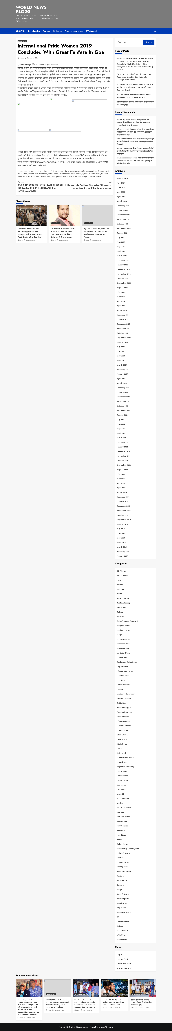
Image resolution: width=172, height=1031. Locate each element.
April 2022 (121, 378)
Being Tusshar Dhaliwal (127, 621)
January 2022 (122, 392)
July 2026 (120, 183)
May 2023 (121, 356)
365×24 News (122, 575)
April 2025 (121, 251)
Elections (121, 680)
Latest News (22, 41)
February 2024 (123, 315)
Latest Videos (64, 174)
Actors (120, 584)
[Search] (154, 31)
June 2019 (121, 533)
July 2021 (120, 419)
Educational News (125, 671)
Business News (123, 644)
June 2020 (121, 478)
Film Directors (123, 721)
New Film (121, 830)
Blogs (119, 634)
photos (59, 176)
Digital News (122, 666)
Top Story (121, 908)
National (120, 812)
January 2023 (122, 374)
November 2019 (123, 510)
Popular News (123, 862)
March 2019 (122, 547)
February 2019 (123, 551)
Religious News (124, 871)
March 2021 (122, 438)
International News (125, 757)
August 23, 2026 (87, 1010)
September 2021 (124, 410)
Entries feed (122, 959)
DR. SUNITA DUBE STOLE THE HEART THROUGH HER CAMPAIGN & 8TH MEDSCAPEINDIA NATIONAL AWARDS (40, 186)
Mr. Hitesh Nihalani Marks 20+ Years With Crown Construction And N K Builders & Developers (63, 232)
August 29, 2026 (30, 1017)
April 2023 (121, 360)
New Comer (122, 821)
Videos (120, 926)
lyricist (85, 174)
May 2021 (121, 428)
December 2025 (123, 215)
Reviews (120, 876)
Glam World (122, 735)
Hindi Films (22, 174)
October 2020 (122, 460)
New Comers (41, 176)
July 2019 (120, 529)
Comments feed (124, 964)
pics (64, 176)
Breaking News (123, 639)
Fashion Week (123, 716)
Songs (119, 889)
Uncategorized (123, 921)
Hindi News (33, 174)
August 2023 (122, 342)
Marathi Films (123, 798)
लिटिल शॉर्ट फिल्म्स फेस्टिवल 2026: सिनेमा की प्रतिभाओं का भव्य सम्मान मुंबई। (135, 103)
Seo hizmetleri (123, 138)
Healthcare (122, 739)
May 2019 (121, 538)
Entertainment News (74, 31)
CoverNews (95, 1027)
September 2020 (124, 465)
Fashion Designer (125, 712)
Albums (120, 594)
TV (118, 917)
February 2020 (123, 497)
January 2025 (122, 265)
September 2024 (124, 283)
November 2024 (123, 274)
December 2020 (123, 451)
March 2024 (122, 310)
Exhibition (121, 703)
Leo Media (121, 785)
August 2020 (122, 469)
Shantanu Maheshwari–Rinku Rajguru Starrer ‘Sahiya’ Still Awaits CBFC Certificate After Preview (30, 232)
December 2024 (123, 269)
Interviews (121, 762)
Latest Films (122, 776)
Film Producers (124, 725)
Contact (46, 31)
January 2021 (122, 447)
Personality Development (128, 848)
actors (24, 171)
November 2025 (123, 219)
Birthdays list (34, 31)
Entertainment (123, 685)
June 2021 (121, 424)
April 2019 (121, 542)
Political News (123, 853)
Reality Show (122, 867)
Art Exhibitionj (123, 603)
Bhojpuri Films (41, 171)
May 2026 (121, 192)
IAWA (119, 748)
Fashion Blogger (124, 707)
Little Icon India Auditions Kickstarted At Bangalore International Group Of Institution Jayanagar (88, 185)
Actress (31, 171)
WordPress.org (124, 968)
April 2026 (121, 196)
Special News (123, 894)
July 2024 (120, 292)
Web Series (122, 939)
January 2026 (122, 210)
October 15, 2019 (32, 58)
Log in (119, 954)
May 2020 (121, 483)
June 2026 (121, 187)
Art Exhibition (123, 598)
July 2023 (120, 346)
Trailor (92, 176)
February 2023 (123, 369)
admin (22, 58)
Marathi (120, 794)
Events (120, 689)
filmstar (101, 171)
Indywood (121, 753)
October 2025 (122, 224)
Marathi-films (94, 174)
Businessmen (123, 648)
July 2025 (120, 237)
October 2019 (122, 515)
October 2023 (122, 333)
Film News (68, 171)
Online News (122, 844)
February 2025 (123, 260)
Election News (123, 675)
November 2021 (123, 401)
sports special (123, 898)
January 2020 (122, 501)
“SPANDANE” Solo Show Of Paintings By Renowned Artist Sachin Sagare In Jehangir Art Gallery (134, 77)
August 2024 (122, 287)
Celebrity (51, 171)
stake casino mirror (126, 158)
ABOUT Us (20, 31)
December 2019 (123, 506)
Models (120, 803)
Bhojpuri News (123, 630)
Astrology (121, 607)
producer (70, 176)
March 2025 (122, 255)
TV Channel (91, 31)
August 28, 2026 (59, 1010)
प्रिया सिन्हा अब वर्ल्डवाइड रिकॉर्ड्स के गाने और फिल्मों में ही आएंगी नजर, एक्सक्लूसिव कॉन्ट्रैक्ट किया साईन (134, 122)
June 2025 (121, 242)
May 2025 (121, 246)
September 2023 (124, 337)
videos (98, 176)
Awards (120, 616)
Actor (119, 580)
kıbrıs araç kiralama (126, 129)
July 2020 (120, 474)
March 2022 (122, 383)
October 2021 (122, 406)
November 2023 (123, 328)
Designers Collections (127, 662)
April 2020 (121, 488)
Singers (85, 176)
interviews (43, 174)
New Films (51, 176)
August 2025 (122, 233)
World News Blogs (31, 9)
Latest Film (122, 771)
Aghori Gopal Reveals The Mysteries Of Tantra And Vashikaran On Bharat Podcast (96, 232)
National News (123, 816)
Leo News (121, 789)
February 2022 (123, 387)
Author (120, 612)
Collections (122, 657)
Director (59, 171)
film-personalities (89, 171)
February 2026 (123, 205)
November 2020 (123, 456)
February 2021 (123, 442)
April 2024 (121, 306)
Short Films (122, 880)
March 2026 (122, 201)
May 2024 (121, 301)
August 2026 (122, 178)
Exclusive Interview (126, 694)
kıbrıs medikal (123, 148)
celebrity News (123, 653)
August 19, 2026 (96, 240)
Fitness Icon (122, 730)
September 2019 (124, 519)
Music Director (29, 176)
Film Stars (77, 171)
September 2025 (124, 228)
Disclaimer (57, 31)
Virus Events (122, 930)
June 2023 (121, 351)
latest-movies (76, 174)
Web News (121, 935)
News (119, 839)
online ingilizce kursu (126, 119)
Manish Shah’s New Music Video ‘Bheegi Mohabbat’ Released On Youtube (134, 95)
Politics (120, 857)
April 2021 (121, 433)
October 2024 (122, 278)
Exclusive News (124, 698)
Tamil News (122, 903)
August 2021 (122, 415)
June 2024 (121, 296)
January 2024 (122, 319)
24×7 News (121, 571)
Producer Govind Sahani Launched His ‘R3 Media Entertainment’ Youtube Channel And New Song (135, 87)
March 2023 (122, 365)
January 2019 (122, 556)
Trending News (124, 912)
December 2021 (123, 397)
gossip (107, 171)
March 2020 (122, 492)
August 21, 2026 (30, 240)
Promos (78, 176)
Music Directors (124, 807)
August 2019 (122, 524)
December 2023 (123, 324)
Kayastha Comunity (125, 766)
